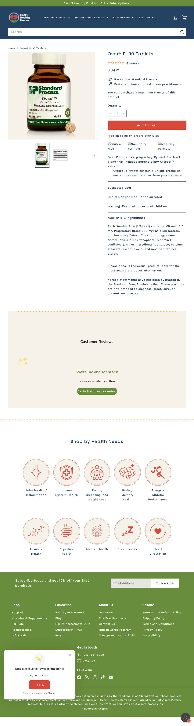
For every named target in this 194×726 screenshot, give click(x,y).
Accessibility (151, 635)
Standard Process (55, 17)
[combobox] (97, 32)
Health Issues (21, 629)
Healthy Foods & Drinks (90, 17)
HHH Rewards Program (115, 629)
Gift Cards (19, 635)
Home (12, 48)
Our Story (106, 612)
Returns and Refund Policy (161, 612)
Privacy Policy (152, 629)
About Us (145, 17)
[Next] (92, 155)
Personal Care (122, 17)
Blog (58, 618)
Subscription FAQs (68, 629)
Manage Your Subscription (117, 635)
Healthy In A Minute (69, 612)
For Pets (18, 623)
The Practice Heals (112, 618)
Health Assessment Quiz (72, 623)
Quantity (114, 105)
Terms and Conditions (158, 623)
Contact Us (107, 623)
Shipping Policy (153, 618)
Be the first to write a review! (97, 391)
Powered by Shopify (95, 708)
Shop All (18, 612)
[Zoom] (51, 96)
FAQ (58, 635)
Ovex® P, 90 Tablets (33, 48)
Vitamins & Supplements (29, 618)
